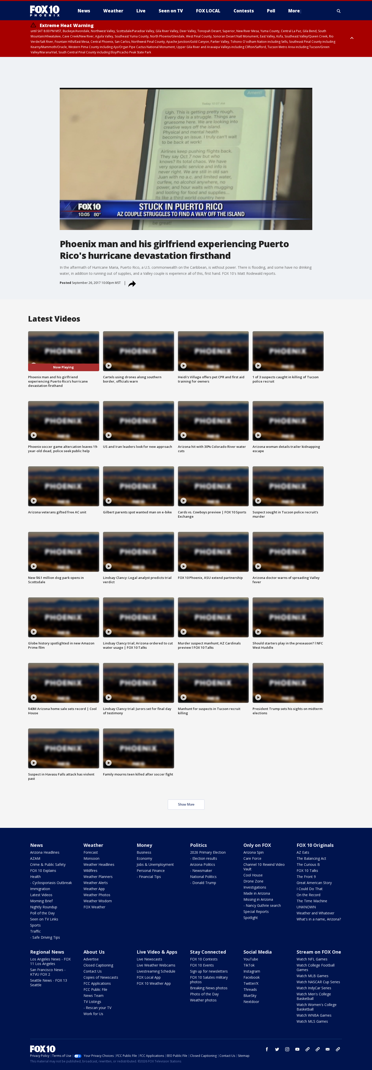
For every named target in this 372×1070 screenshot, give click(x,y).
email (328, 1049)
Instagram (251, 971)
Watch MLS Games (312, 1021)
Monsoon (91, 858)
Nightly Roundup (43, 907)
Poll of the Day (42, 913)
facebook (267, 1049)
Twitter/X (250, 983)
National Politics (203, 876)
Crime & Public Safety (48, 864)
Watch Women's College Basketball (317, 1007)
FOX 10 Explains (43, 870)
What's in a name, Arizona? (319, 919)
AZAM (35, 858)
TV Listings (92, 1001)
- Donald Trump (203, 882)
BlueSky (249, 995)
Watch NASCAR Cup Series (318, 981)
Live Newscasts (149, 959)
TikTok (249, 965)
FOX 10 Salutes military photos (209, 979)
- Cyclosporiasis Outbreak (51, 882)
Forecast (91, 852)
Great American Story (314, 882)
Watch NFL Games (312, 959)
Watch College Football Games (316, 967)
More (294, 11)
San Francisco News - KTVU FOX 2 (48, 972)
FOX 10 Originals (315, 845)
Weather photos (203, 1000)
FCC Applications (97, 983)
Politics (198, 845)
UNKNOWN (306, 907)
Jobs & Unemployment (155, 864)
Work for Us (93, 1013)
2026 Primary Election (208, 852)
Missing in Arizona (258, 899)
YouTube (250, 959)
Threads (250, 989)
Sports (35, 925)
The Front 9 (306, 876)
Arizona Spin (253, 852)
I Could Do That (310, 888)
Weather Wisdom (98, 900)
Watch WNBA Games (314, 1015)
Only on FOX (257, 845)
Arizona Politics (202, 864)
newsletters (338, 1049)
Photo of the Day (204, 994)
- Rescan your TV (97, 1007)
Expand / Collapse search (339, 11)
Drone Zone (253, 881)
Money (144, 845)
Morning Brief (41, 900)
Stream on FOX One (319, 952)
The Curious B (308, 864)
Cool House (253, 875)
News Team (94, 995)
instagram (287, 1049)
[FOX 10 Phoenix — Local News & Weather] (47, 11)
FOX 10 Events (202, 965)
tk (307, 1049)
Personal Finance (151, 870)
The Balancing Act (311, 858)
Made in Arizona (256, 893)
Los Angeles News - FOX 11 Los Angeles (50, 961)
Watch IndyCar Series (314, 987)
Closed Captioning (98, 965)
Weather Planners (98, 876)
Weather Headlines (99, 864)
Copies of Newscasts (101, 977)
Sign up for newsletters (209, 971)
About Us (94, 952)
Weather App (94, 888)
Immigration (40, 888)
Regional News (47, 952)
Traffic (35, 931)
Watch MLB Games (312, 975)
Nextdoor (251, 1001)
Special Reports (256, 911)
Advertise (91, 959)
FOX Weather (94, 907)
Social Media (257, 952)
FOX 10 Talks (307, 870)
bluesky (318, 1049)
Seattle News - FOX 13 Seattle (48, 982)
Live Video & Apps (157, 952)
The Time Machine (312, 900)
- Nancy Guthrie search (262, 905)
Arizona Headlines (44, 852)
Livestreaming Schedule (156, 971)
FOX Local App (149, 977)
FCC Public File (95, 989)
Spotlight (250, 917)
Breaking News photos (209, 987)
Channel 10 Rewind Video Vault (264, 866)
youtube (297, 1049)
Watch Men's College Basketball (314, 996)
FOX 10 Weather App (154, 983)
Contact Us (93, 971)
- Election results (203, 858)
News (36, 845)
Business (144, 852)
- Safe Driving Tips (45, 937)
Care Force (252, 858)
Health (35, 876)
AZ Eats (303, 852)
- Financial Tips (149, 876)
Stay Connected (208, 952)
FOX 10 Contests (204, 959)
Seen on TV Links (44, 919)
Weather (93, 845)
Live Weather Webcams (156, 965)
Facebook (251, 977)
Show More (186, 804)
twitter (277, 1049)
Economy (144, 858)
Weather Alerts (96, 882)
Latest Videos (41, 894)
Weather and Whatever (315, 913)
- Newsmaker (201, 870)
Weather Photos (97, 894)
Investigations (254, 887)
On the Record (308, 894)
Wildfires (90, 870)
